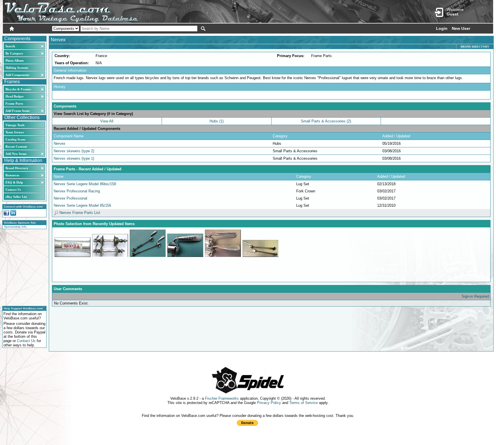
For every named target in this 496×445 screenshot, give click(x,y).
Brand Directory (16, 168)
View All (106, 121)
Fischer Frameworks (222, 398)
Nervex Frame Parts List (79, 212)
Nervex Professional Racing (77, 191)
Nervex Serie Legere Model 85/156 (82, 205)
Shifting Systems (16, 67)
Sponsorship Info (15, 226)
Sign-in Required (475, 296)
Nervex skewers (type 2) (74, 151)
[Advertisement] (22, 266)
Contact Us (13, 189)
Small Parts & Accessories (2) (326, 121)
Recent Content (16, 146)
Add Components (17, 75)
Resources (12, 175)
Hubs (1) (217, 121)
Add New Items (15, 153)
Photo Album (14, 60)
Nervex (59, 143)
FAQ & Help (14, 182)
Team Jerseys (14, 132)
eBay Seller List (16, 196)
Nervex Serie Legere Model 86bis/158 (85, 184)
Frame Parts (14, 103)
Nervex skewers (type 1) (74, 158)
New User (461, 28)
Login (441, 28)
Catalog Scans (15, 139)
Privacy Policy (269, 403)
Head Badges (14, 96)
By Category (14, 53)
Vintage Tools (14, 125)
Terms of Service (303, 403)
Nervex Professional (70, 198)
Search (10, 46)
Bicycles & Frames (18, 89)
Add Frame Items (17, 110)
